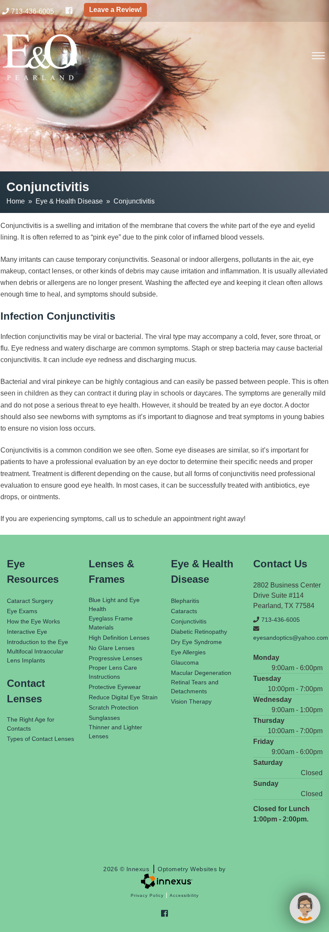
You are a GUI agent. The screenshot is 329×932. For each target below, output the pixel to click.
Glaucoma (185, 662)
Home (15, 201)
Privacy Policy (147, 895)
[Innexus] (164, 881)
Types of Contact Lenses (40, 738)
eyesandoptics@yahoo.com (288, 637)
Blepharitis (185, 600)
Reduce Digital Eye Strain (123, 697)
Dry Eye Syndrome (196, 641)
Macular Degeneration (201, 672)
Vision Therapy (191, 701)
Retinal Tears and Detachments (194, 687)
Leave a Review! (115, 9)
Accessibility (184, 895)
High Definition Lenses (119, 637)
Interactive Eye (27, 631)
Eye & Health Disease (69, 201)
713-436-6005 (32, 11)
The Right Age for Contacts (30, 724)
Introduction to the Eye (37, 641)
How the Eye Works (33, 621)
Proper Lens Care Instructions (113, 672)
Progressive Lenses (115, 658)
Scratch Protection (113, 707)
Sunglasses (104, 717)
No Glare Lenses (112, 647)
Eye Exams (22, 611)
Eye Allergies (188, 652)
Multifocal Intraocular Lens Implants (35, 656)
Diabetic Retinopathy (199, 631)
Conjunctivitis (188, 621)
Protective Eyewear (115, 686)
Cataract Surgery (30, 600)
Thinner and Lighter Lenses (115, 732)
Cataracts (184, 611)
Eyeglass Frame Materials (111, 623)
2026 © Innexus (164, 869)
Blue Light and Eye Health (114, 604)
